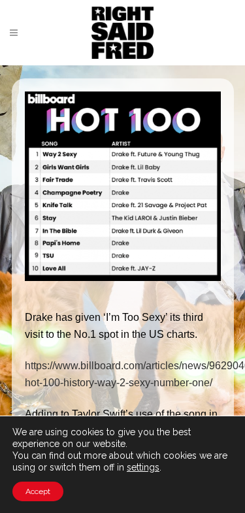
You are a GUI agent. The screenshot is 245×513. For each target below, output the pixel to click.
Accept (37, 491)
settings (143, 467)
